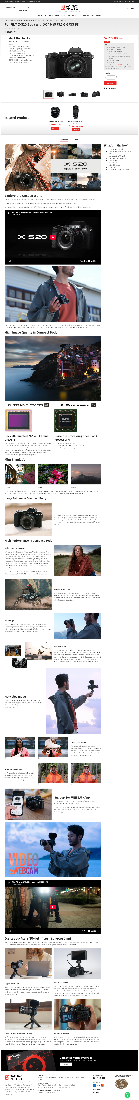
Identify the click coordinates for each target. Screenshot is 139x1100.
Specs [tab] (76, 139)
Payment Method (69, 1085)
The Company (42, 1075)
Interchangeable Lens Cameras (26, 20)
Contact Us (66, 1087)
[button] (48, 94)
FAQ (59, 1087)
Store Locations (119, 1)
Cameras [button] (40, 16)
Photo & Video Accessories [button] (71, 16)
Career (40, 1080)
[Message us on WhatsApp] (127, 1097)
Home (7, 20)
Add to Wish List (110, 88)
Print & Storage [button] (88, 16)
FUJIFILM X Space (122, 65)
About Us (41, 1077)
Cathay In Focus (50, 1077)
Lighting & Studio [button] (52, 16)
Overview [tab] (64, 139)
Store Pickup (42, 1085)
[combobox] (15, 7)
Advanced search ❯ (24, 10)
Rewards (60, 1077)
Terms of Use (42, 1092)
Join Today (66, 1064)
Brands (99, 16)
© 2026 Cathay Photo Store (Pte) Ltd (49, 1090)
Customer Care (130, 1)
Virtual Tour (81, 1077)
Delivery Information (55, 1085)
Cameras (13, 20)
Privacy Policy (52, 1092)
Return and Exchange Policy (47, 1087)
